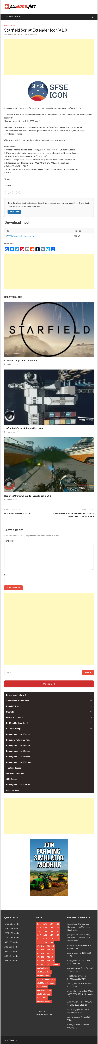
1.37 (51, 924)
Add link (14, 212)
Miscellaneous (10, 25)
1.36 (45, 924)
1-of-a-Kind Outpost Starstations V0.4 (23, 428)
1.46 (57, 931)
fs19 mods (40, 1011)
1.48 (45, 935)
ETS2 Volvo (41, 998)
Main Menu (14, 17)
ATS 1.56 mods (11, 946)
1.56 (45, 942)
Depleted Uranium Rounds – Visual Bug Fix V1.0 (27, 496)
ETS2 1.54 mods (11, 937)
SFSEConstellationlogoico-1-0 (21, 236)
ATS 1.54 (50, 957)
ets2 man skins (43, 976)
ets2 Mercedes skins (45, 983)
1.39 (39, 928)
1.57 (51, 942)
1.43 (39, 931)
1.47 (39, 935)
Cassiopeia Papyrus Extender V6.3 (21, 360)
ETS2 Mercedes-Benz (46, 979)
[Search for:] (49, 672)
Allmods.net (13, 1040)
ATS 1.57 (40, 964)
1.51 (39, 939)
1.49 (51, 935)
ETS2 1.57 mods (11, 924)
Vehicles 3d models (44, 1014)
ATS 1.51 (50, 953)
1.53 (51, 939)
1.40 (45, 928)
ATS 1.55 (40, 961)
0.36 (39, 924)
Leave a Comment (30, 34)
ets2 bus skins (53, 964)
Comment (9, 541)
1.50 (57, 935)
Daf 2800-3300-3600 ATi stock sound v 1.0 (80, 994)
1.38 (57, 924)
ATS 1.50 (40, 953)
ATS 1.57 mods (11, 942)
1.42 (57, 928)
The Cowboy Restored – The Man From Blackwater (78, 927)
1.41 (51, 928)
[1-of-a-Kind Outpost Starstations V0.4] (49, 425)
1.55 (39, 942)
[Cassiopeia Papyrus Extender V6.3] (49, 357)
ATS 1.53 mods (11, 960)
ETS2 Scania (42, 987)
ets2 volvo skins (43, 1001)
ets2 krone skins (44, 972)
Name (7, 575)
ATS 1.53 (40, 957)
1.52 (45, 939)
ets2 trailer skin (43, 994)
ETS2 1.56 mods (11, 928)
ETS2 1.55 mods (11, 933)
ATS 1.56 (50, 961)
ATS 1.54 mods (11, 956)
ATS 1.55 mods (11, 951)
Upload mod (49, 684)
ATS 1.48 (40, 950)
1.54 (57, 939)
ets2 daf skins (42, 968)
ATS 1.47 (50, 946)
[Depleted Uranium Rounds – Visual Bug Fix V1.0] (49, 493)
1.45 (51, 931)
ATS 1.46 (40, 946)
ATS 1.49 (50, 950)
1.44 (45, 931)
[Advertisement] (49, 57)
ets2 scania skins (44, 990)
